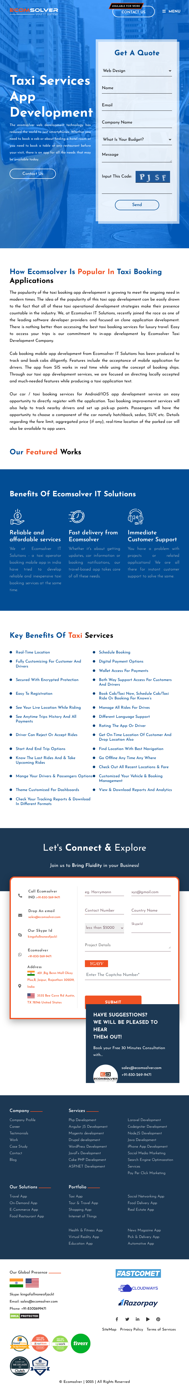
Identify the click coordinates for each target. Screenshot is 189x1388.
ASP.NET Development (87, 1166)
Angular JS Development (88, 1127)
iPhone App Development (148, 1147)
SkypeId (136, 924)
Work (14, 1140)
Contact (16, 1153)
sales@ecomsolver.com (44, 917)
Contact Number (99, 911)
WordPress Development (88, 1147)
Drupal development (84, 1140)
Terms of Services (161, 1330)
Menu (174, 12)
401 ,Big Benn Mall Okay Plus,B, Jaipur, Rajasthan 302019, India (51, 980)
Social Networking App (146, 1196)
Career (15, 1127)
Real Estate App (141, 1210)
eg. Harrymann (98, 892)
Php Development (82, 1120)
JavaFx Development (85, 1153)
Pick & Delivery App (143, 1237)
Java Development (142, 1140)
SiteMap (109, 1330)
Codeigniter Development (147, 1127)
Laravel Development (144, 1120)
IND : (44, 897)
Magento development (86, 1133)
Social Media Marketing (146, 1153)
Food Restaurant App (27, 1216)
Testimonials (19, 1133)
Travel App (18, 1196)
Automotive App (141, 1244)
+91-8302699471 (33, 1309)
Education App (81, 1244)
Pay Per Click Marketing (146, 1173)
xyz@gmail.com (144, 892)
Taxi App (75, 1196)
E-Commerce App (24, 1210)
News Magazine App (144, 1230)
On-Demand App (23, 1203)
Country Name (144, 911)
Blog (13, 1160)
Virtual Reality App (84, 1237)
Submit (113, 1002)
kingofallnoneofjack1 (42, 936)
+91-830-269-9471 (48, 897)
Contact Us (32, 174)
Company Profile (22, 1120)
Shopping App (80, 1210)
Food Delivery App (142, 1203)
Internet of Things (83, 1216)
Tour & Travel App (83, 1203)
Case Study (19, 1147)
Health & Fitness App (86, 1230)
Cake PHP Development (87, 1160)
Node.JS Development (145, 1133)
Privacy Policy (131, 1330)
